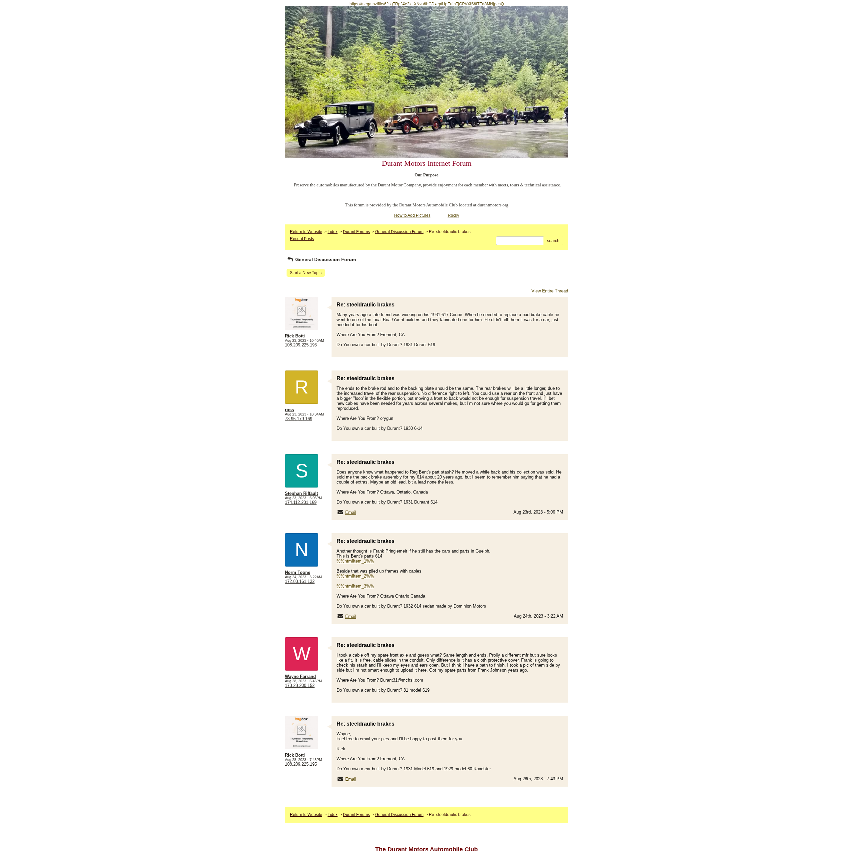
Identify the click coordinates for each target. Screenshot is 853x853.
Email (350, 512)
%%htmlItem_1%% (355, 561)
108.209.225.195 (301, 344)
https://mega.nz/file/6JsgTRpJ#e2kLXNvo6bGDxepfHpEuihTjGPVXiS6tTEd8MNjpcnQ (427, 4)
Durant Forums (356, 231)
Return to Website (306, 231)
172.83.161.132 (300, 581)
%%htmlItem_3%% (355, 586)
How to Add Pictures (412, 215)
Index (333, 231)
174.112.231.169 (301, 502)
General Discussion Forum (399, 231)
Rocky (453, 215)
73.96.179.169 (298, 418)
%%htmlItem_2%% (355, 576)
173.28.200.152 (300, 685)
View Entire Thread (549, 290)
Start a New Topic (306, 272)
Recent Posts (302, 238)
